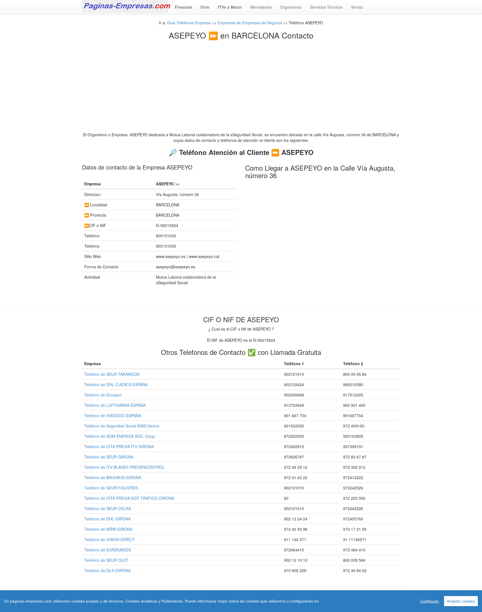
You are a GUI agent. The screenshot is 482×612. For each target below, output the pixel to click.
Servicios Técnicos (326, 7)
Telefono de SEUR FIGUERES (111, 488)
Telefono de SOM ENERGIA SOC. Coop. (120, 436)
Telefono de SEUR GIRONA (108, 457)
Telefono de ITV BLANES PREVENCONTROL (124, 467)
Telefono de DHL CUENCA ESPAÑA (116, 384)
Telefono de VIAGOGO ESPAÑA (112, 415)
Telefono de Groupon (103, 395)
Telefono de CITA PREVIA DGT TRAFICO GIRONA (129, 498)
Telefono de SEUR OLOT (106, 560)
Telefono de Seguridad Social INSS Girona (121, 426)
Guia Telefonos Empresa (189, 22)
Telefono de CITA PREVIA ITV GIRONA (119, 446)
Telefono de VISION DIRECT (109, 539)
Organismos (291, 7)
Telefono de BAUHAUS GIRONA (112, 477)
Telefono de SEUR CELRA (107, 508)
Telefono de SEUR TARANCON (111, 374)
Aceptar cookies (461, 601)
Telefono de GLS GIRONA (107, 570)
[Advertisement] (241, 81)
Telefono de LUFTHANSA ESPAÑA (115, 405)
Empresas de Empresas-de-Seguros (250, 22)
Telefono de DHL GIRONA (107, 519)
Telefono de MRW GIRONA (108, 529)
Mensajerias (261, 7)
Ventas (357, 7)
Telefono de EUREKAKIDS (107, 550)
